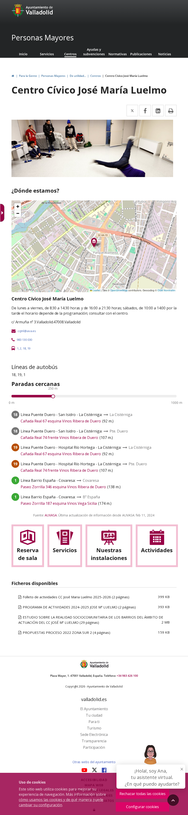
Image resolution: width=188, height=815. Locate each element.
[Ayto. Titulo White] (39, 10)
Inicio (23, 54)
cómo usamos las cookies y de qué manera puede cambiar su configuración (61, 802)
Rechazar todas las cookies (142, 793)
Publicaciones (141, 54)
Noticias (164, 54)
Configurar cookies (142, 806)
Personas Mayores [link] (53, 76)
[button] (17, 206)
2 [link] (20, 348)
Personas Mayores (42, 37)
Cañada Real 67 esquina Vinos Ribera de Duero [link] (61, 421)
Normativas (117, 54)
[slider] (53, 396)
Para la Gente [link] (28, 76)
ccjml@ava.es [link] (27, 331)
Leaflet (96, 290)
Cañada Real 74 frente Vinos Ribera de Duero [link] (59, 437)
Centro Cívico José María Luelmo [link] (126, 76)
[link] (18, 10)
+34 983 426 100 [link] (127, 676)
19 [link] (28, 348)
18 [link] (24, 348)
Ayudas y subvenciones (94, 51)
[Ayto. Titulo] (98, 664)
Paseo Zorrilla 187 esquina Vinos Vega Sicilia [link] (59, 503)
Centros (70, 54)
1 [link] (18, 348)
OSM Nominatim (166, 290)
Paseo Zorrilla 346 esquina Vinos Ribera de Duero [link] (63, 486)
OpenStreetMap (119, 290)
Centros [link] (95, 76)
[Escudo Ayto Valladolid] (84, 664)
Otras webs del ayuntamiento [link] (94, 762)
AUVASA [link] (51, 515)
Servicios (47, 54)
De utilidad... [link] (78, 76)
